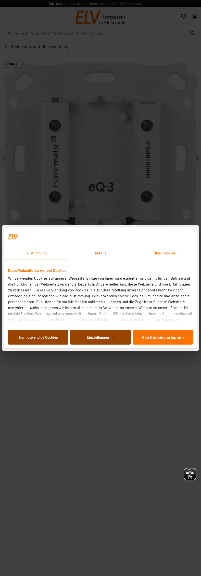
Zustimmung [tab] (36, 253)
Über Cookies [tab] (164, 253)
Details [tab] (100, 253)
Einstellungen (98, 337)
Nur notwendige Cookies (38, 337)
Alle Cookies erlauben (163, 337)
